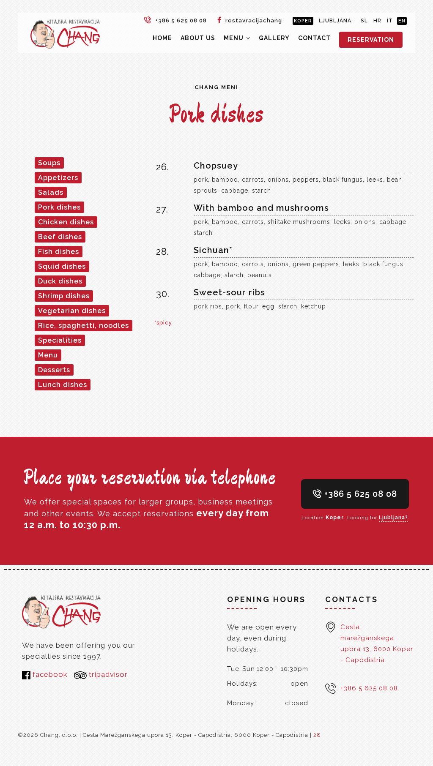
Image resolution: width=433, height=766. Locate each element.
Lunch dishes (62, 385)
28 (317, 735)
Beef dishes (60, 237)
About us (198, 38)
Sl (364, 21)
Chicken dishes (66, 222)
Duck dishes (60, 281)
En (402, 21)
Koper (303, 21)
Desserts (54, 370)
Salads (50, 192)
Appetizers (58, 178)
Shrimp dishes (64, 296)
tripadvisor (107, 674)
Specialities (60, 340)
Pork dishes (59, 207)
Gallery (274, 38)
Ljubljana (335, 21)
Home (162, 38)
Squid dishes (62, 266)
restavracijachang (253, 20)
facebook (49, 674)
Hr (377, 21)
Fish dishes (58, 252)
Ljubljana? (393, 518)
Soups (49, 163)
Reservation (371, 39)
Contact (314, 38)
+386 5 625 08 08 (180, 20)
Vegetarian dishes (72, 311)
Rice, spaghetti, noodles (83, 326)
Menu (234, 38)
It (390, 21)
